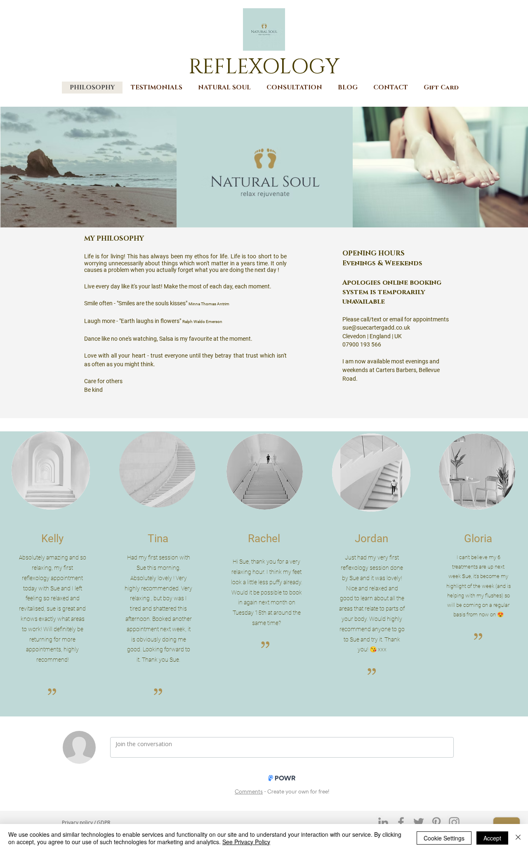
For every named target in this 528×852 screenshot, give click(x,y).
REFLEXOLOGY (264, 67)
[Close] (518, 838)
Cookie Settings (444, 838)
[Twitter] (419, 822)
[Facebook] (401, 822)
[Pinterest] (436, 822)
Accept (492, 838)
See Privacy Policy (246, 842)
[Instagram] (454, 822)
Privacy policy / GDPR (86, 822)
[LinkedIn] (383, 822)
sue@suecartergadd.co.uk (376, 327)
